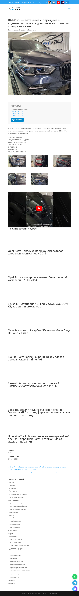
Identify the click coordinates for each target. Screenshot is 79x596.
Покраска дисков (15, 539)
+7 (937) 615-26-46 (17, 114)
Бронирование (13, 30)
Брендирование (15, 527)
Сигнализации (13, 512)
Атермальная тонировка (18, 494)
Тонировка (32, 30)
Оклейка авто (14, 518)
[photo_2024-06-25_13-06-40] (17, 161)
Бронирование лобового (18, 506)
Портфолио (23, 30)
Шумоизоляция (14, 574)
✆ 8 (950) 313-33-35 (50, 593)
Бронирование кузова (17, 503)
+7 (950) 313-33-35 (17, 116)
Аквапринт (13, 536)
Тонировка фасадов (16, 497)
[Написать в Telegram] (74, 582)
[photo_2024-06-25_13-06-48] (17, 179)
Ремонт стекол (14, 577)
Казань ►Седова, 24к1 (40, 3)
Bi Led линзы (12, 530)
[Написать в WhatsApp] (74, 576)
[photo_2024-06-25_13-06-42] (62, 161)
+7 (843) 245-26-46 (17, 112)
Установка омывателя (17, 564)
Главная (11, 482)
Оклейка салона (15, 521)
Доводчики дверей (16, 549)
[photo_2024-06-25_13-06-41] (39, 161)
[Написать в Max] (74, 588)
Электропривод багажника (19, 545)
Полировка (13, 552)
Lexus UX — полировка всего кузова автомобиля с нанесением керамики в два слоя (40, 472)
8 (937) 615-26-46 (26, 3)
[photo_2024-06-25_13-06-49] (39, 179)
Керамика (13, 558)
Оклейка (11, 515)
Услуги (10, 534)
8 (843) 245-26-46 (14, 3)
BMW (10, 453)
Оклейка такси (14, 524)
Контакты (11, 583)
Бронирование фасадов (17, 509)
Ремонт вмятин (15, 555)
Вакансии (11, 580)
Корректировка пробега (18, 568)
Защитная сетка (15, 542)
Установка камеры (16, 561)
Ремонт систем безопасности (19, 571)
